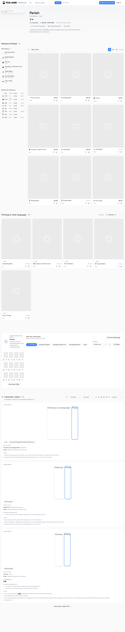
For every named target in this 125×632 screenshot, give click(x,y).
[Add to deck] (56, 100)
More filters (65, 2)
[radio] (109, 49)
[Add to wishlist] (53, 100)
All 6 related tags (114, 337)
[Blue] (99, 397)
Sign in (119, 2)
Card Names (32, 344)
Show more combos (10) (61, 606)
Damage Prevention (44, 344)
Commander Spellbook (26, 399)
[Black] (101, 397)
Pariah (85, 344)
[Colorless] (109, 397)
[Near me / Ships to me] (31, 3)
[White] (96, 397)
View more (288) (14, 384)
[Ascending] (109, 344)
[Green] (106, 397)
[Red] (104, 397)
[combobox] (39, 49)
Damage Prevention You (59, 344)
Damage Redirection (74, 344)
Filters (118, 344)
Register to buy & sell (107, 2)
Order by (95, 341)
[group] (113, 49)
